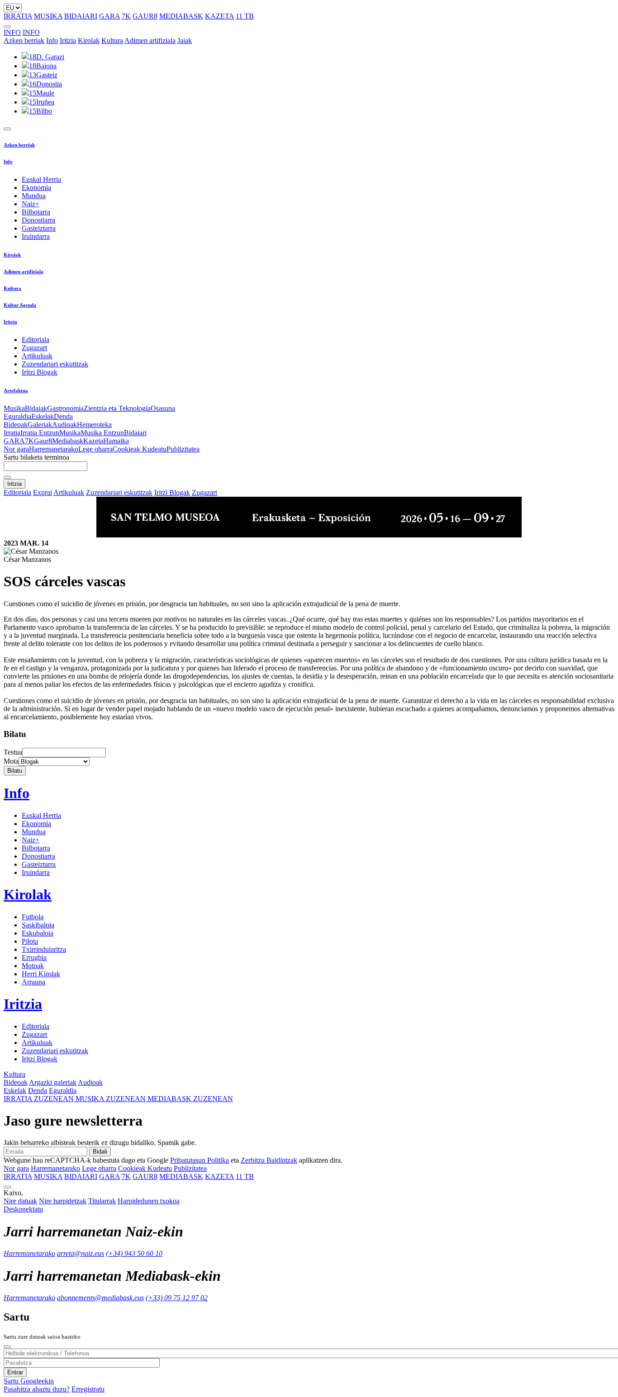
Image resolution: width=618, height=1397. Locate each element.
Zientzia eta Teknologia (117, 408)
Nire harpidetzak (62, 1201)
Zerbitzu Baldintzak (269, 1160)
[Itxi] (7, 1346)
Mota (11, 761)
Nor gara (16, 449)
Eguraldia (17, 416)
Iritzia (68, 40)
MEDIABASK (181, 16)
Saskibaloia (38, 925)
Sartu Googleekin (29, 1381)
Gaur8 (43, 441)
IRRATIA (18, 16)
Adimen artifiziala (150, 40)
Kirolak (89, 40)
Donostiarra (38, 220)
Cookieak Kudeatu (139, 449)
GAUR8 (145, 16)
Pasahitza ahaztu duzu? (37, 1389)
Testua (13, 752)
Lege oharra (95, 449)
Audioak (64, 424)
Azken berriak (24, 40)
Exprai (42, 492)
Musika (14, 408)
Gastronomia (65, 408)
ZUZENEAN (40, 1098)
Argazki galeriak (52, 1082)
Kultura (112, 40)
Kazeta (93, 441)
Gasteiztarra (39, 228)
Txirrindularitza (44, 949)
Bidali (100, 1151)
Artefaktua (16, 390)
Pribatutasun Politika (199, 1160)
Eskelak (42, 416)
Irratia (12, 433)
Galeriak (40, 424)
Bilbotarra (36, 212)
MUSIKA (48, 16)
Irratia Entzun (39, 433)
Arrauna (33, 982)
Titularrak (102, 1201)
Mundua (34, 196)
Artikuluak (37, 356)
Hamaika (116, 441)
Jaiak (184, 40)
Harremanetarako (53, 449)
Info (52, 40)
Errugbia (34, 957)
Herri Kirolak (41, 974)
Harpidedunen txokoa (149, 1201)
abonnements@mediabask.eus (100, 1298)
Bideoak (16, 424)
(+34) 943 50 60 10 (134, 1253)
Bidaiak (36, 408)
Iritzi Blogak (39, 372)
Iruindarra (36, 236)
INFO (12, 32)
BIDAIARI (80, 16)
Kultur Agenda (20, 305)
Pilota (30, 941)
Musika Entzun (102, 433)
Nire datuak (20, 1201)
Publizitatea (183, 449)
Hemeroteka (94, 424)
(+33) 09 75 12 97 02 (177, 1298)
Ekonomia (36, 187)
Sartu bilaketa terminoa (36, 457)
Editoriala (35, 339)
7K (126, 16)
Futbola (32, 917)
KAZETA (219, 16)
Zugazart (34, 348)
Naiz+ (30, 204)
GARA (109, 16)
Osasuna (163, 408)
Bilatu (14, 770)
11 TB (245, 16)
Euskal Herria (41, 179)
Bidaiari (135, 433)
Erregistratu (88, 1389)
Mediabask (67, 441)
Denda (63, 416)
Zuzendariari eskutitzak (55, 364)
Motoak (33, 965)
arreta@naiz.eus (80, 1253)
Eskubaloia (37, 933)
